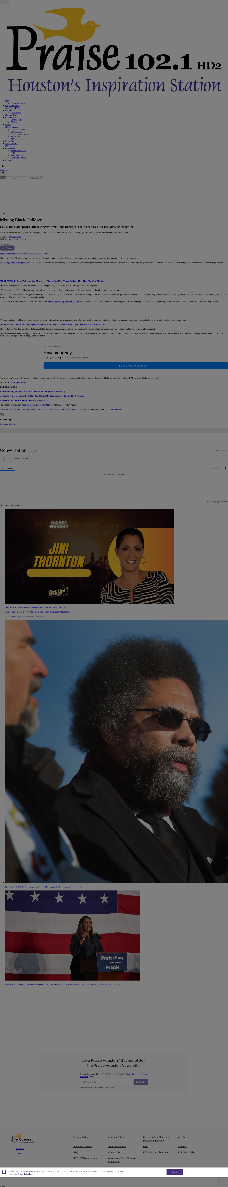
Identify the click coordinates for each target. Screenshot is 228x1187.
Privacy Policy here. (25, 1174)
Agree (174, 1172)
